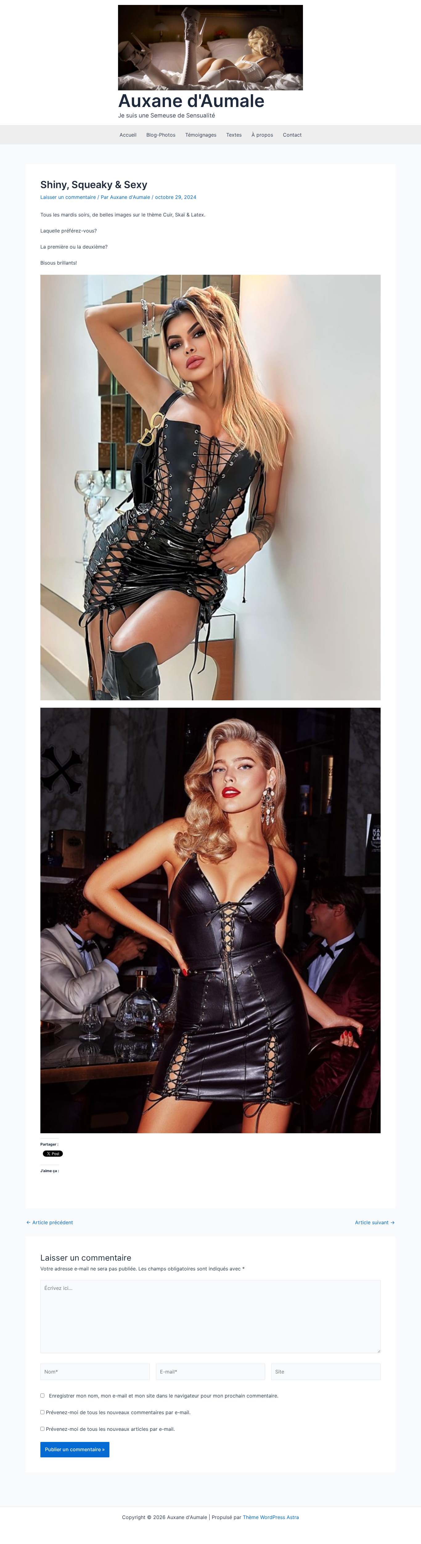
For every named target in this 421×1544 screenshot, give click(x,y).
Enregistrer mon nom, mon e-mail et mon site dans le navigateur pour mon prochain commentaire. (163, 1396)
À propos (262, 135)
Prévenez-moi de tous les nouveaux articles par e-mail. (110, 1429)
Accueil (128, 135)
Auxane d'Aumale (191, 100)
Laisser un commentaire (68, 197)
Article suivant (375, 1222)
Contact (292, 135)
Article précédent (49, 1222)
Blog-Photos (160, 135)
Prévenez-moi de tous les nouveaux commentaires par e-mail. (118, 1412)
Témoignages (200, 135)
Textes (234, 135)
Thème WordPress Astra (271, 1517)
